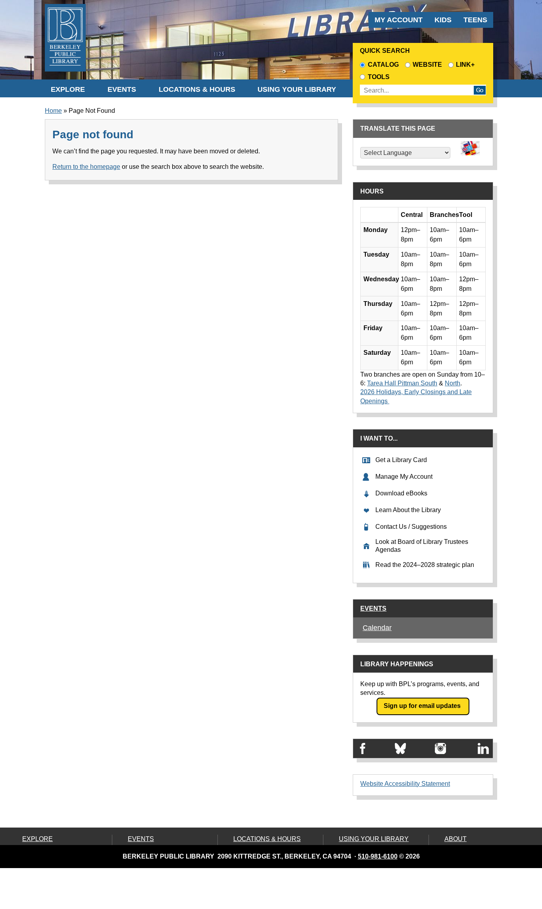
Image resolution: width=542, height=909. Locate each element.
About (455, 839)
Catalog (383, 64)
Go (480, 90)
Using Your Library (297, 89)
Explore (68, 89)
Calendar (377, 628)
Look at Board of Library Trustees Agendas (421, 545)
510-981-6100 (378, 856)
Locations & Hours (197, 89)
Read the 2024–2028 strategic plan (424, 564)
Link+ (465, 64)
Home (53, 110)
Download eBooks (401, 493)
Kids (443, 20)
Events (122, 89)
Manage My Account (403, 476)
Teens (475, 20)
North (452, 383)
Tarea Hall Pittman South (402, 383)
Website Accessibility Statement (405, 783)
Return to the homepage (86, 166)
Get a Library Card (401, 459)
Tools (380, 76)
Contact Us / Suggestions (411, 526)
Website (427, 64)
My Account (399, 20)
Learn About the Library (408, 510)
